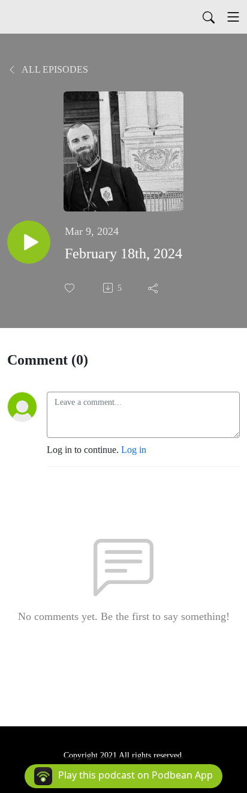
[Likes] (71, 288)
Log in (133, 450)
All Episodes (54, 69)
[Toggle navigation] (233, 16)
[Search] (208, 17)
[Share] (154, 287)
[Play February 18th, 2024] (28, 242)
